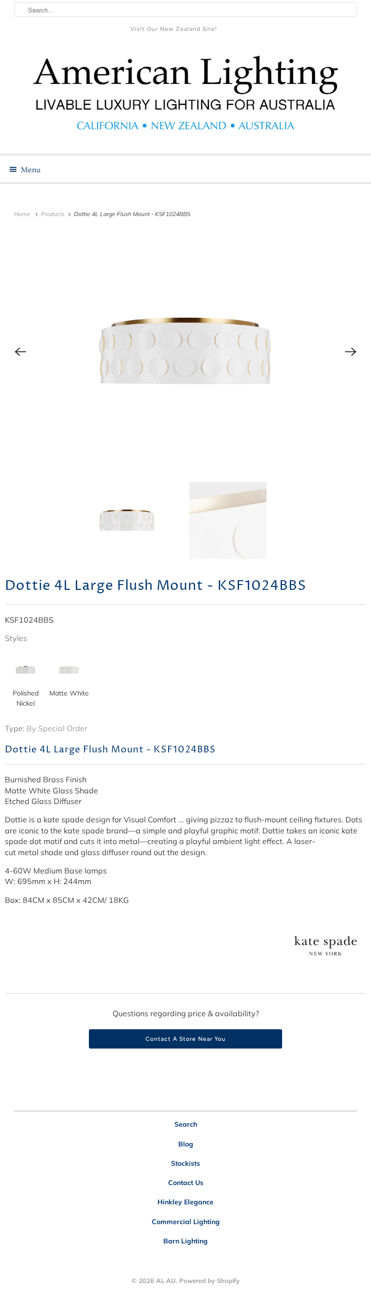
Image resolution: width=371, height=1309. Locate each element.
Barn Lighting (185, 1241)
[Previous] (20, 351)
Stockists (185, 1163)
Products (53, 214)
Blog (185, 1144)
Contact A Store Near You (185, 1039)
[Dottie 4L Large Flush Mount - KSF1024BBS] (185, 351)
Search (185, 1124)
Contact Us (185, 1182)
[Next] (350, 351)
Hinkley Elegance (185, 1202)
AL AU (166, 1280)
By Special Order (57, 728)
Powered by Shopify (209, 1280)
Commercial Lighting (186, 1221)
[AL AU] (185, 99)
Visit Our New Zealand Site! (173, 29)
